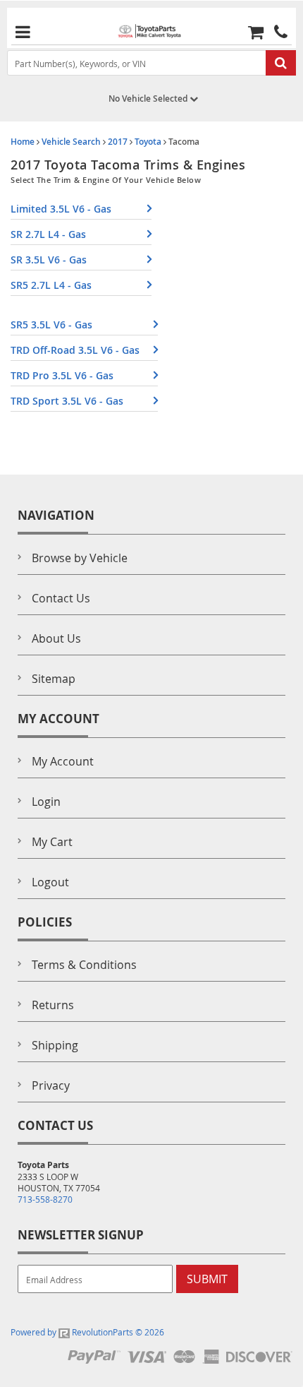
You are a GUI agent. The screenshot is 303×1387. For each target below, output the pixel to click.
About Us (56, 638)
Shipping (55, 1045)
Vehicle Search (71, 142)
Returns (53, 1005)
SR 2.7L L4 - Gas (48, 234)
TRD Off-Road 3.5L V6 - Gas (75, 350)
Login (46, 801)
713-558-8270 (45, 1199)
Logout (50, 882)
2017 (118, 142)
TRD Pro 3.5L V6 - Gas (62, 375)
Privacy (51, 1085)
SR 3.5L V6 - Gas (49, 259)
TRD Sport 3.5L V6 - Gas (67, 400)
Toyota (148, 142)
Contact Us (61, 598)
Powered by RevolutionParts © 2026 (87, 1332)
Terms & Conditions (84, 964)
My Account (63, 761)
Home (23, 142)
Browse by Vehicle (80, 558)
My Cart (52, 842)
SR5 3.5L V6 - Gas (51, 324)
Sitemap (53, 678)
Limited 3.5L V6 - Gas (61, 208)
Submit (207, 1279)
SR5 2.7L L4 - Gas (51, 285)
